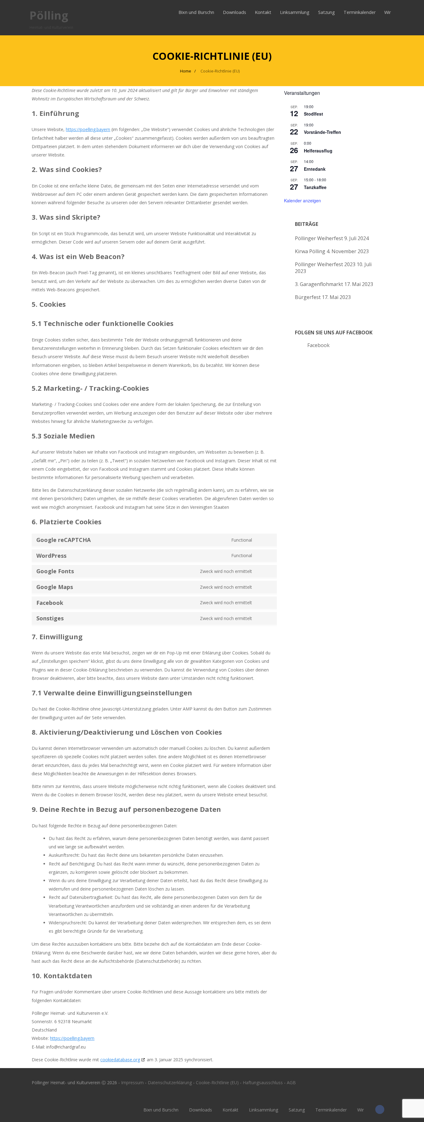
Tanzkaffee (315, 187)
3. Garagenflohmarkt (319, 284)
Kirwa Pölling (310, 251)
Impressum (132, 1082)
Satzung (326, 12)
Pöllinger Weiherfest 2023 (325, 264)
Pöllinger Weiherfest (319, 238)
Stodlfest (313, 114)
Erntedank (315, 169)
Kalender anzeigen (302, 200)
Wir (387, 12)
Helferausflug (318, 150)
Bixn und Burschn (196, 12)
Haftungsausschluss (263, 1082)
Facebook (318, 345)
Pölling (48, 15)
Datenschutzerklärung (170, 1082)
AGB (291, 1082)
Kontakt (263, 12)
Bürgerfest (308, 297)
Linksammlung (294, 12)
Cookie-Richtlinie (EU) (217, 1082)
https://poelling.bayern (88, 129)
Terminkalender (360, 12)
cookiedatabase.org (120, 1060)
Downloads (234, 12)
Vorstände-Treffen (322, 132)
